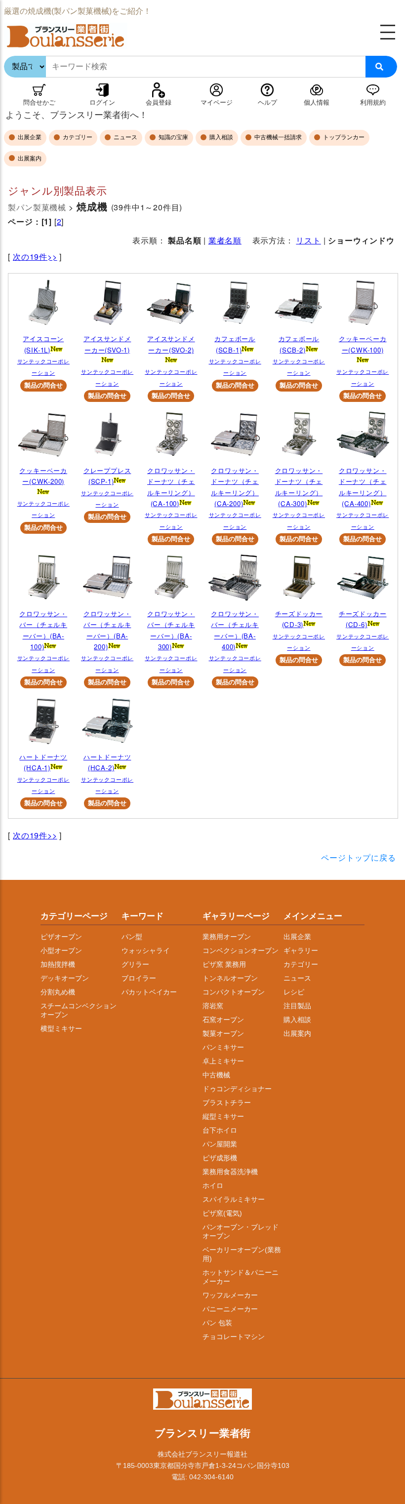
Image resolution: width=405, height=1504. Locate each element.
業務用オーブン (226, 937)
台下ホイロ (219, 1130)
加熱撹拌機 (57, 964)
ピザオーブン (61, 937)
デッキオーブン (64, 978)
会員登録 (158, 102)
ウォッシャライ (146, 950)
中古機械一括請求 (277, 137)
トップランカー (343, 137)
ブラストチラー (226, 1103)
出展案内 (28, 158)
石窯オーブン (223, 1020)
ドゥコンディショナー (237, 1089)
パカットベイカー (149, 992)
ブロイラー (139, 978)
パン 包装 (217, 1323)
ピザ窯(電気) (222, 1213)
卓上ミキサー (223, 1061)
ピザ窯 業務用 (224, 964)
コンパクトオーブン (233, 992)
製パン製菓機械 (37, 207)
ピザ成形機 (219, 1158)
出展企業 (28, 137)
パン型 (132, 937)
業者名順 (225, 240)
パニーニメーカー (230, 1309)
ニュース (124, 137)
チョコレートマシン (233, 1337)
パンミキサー (223, 1047)
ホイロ (212, 1185)
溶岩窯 (212, 1006)
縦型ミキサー (223, 1116)
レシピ (294, 992)
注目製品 (297, 1006)
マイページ (217, 102)
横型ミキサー (61, 1028)
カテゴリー (76, 137)
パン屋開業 (219, 1144)
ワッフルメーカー (230, 1295)
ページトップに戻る (358, 857)
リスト (308, 240)
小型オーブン (61, 950)
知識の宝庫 (172, 137)
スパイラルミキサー (233, 1199)
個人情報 (316, 102)
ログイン (102, 102)
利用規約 (373, 102)
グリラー (135, 964)
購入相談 (220, 137)
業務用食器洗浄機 (230, 1172)
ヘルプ (267, 102)
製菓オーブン (223, 1033)
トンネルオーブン (230, 978)
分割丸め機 (57, 992)
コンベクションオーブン (240, 950)
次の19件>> (35, 256)
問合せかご (39, 102)
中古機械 (216, 1075)
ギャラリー (301, 950)
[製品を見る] (43, 305)
